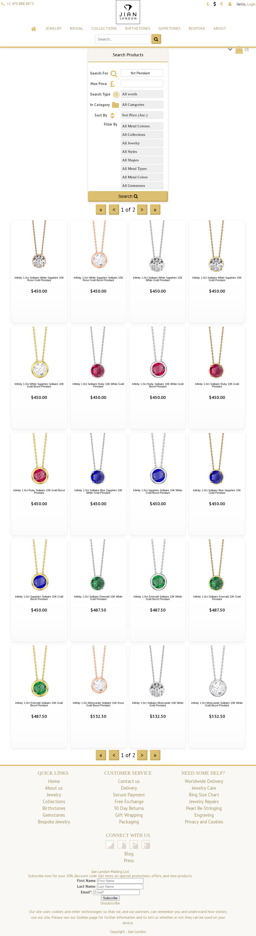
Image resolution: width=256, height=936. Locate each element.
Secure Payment (129, 795)
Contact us (129, 781)
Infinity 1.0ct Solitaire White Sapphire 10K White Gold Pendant (157, 279)
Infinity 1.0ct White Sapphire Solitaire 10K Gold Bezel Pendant (39, 385)
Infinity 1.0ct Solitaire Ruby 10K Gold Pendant (217, 385)
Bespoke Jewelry (54, 822)
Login (251, 4)
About (220, 28)
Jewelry (54, 28)
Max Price (99, 83)
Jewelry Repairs (204, 801)
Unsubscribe (110, 903)
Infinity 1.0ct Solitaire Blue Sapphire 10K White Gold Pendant (98, 492)
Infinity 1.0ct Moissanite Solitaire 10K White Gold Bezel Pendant (217, 704)
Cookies (82, 917)
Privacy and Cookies (204, 822)
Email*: (86, 892)
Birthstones (137, 28)
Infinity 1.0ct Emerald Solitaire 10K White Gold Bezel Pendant (158, 598)
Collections (104, 28)
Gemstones (169, 28)
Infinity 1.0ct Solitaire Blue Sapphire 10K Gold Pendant (217, 492)
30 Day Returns (129, 808)
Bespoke (196, 28)
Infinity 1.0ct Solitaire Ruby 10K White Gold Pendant (98, 385)
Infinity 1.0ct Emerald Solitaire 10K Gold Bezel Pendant (39, 704)
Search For (99, 73)
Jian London (137, 931)
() (246, 49)
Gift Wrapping (129, 815)
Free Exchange (129, 801)
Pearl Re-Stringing (204, 808)
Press (129, 860)
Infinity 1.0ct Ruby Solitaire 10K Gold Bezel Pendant (39, 492)
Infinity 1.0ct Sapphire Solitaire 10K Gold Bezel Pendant (39, 598)
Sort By (101, 115)
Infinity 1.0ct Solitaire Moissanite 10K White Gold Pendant (158, 704)
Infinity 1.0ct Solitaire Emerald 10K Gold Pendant (217, 598)
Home (54, 781)
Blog (129, 854)
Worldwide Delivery (204, 781)
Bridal (76, 28)
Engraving (204, 815)
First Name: (86, 880)
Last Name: (86, 886)
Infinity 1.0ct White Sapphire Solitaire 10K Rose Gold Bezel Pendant (98, 279)
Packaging (129, 822)
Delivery (129, 788)
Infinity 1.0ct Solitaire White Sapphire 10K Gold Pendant (217, 279)
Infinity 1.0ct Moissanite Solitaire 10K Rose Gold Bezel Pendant (98, 704)
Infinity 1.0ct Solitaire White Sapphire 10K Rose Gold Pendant (39, 279)
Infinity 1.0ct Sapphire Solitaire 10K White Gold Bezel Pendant (157, 492)
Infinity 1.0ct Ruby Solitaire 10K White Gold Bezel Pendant (158, 385)
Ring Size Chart (204, 795)
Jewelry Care (204, 788)
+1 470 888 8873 (20, 3)
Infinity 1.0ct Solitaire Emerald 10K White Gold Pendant (98, 598)
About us (54, 788)
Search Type (100, 94)
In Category (100, 104)
